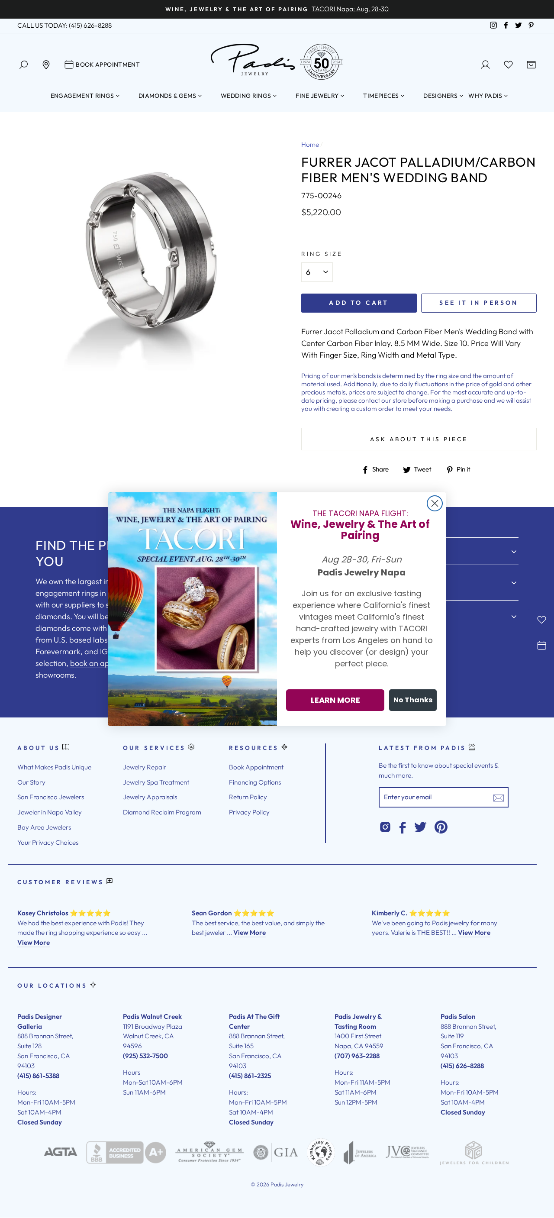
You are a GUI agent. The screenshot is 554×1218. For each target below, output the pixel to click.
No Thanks (412, 700)
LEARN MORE (335, 700)
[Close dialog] (434, 503)
